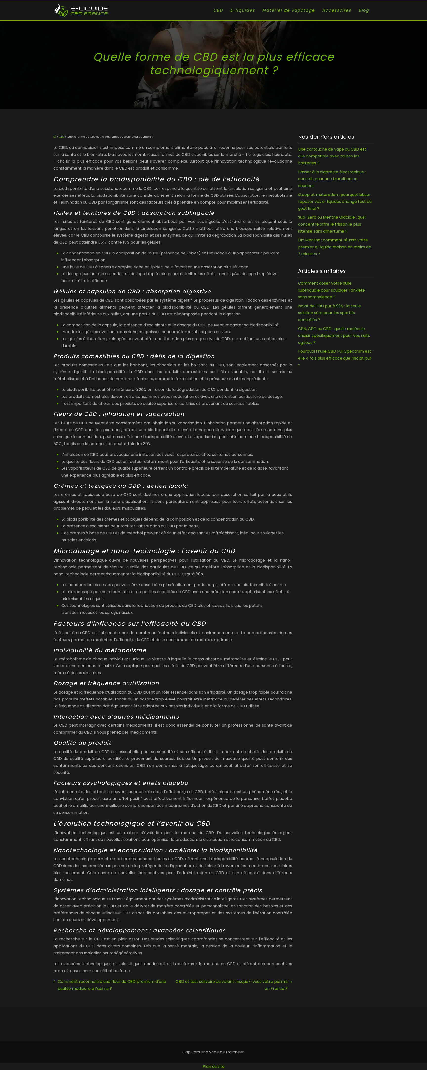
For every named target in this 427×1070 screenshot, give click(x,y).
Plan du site (214, 1066)
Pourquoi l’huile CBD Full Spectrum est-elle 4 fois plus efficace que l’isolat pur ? (335, 358)
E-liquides (242, 10)
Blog (364, 10)
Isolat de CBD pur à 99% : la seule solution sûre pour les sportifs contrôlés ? (329, 313)
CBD (218, 10)
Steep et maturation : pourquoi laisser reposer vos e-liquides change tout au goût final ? (335, 201)
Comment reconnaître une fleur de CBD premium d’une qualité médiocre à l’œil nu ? (112, 985)
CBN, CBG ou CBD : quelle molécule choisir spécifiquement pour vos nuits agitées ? (334, 335)
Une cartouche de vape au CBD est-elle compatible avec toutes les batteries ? (333, 156)
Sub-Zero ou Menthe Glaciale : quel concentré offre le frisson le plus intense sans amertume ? (332, 224)
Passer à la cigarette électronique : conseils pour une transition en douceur (332, 179)
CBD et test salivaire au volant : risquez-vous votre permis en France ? (232, 985)
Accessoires (336, 10)
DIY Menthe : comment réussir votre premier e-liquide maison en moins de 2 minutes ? (334, 247)
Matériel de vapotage (288, 10)
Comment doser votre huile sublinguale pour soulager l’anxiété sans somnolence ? (331, 290)
